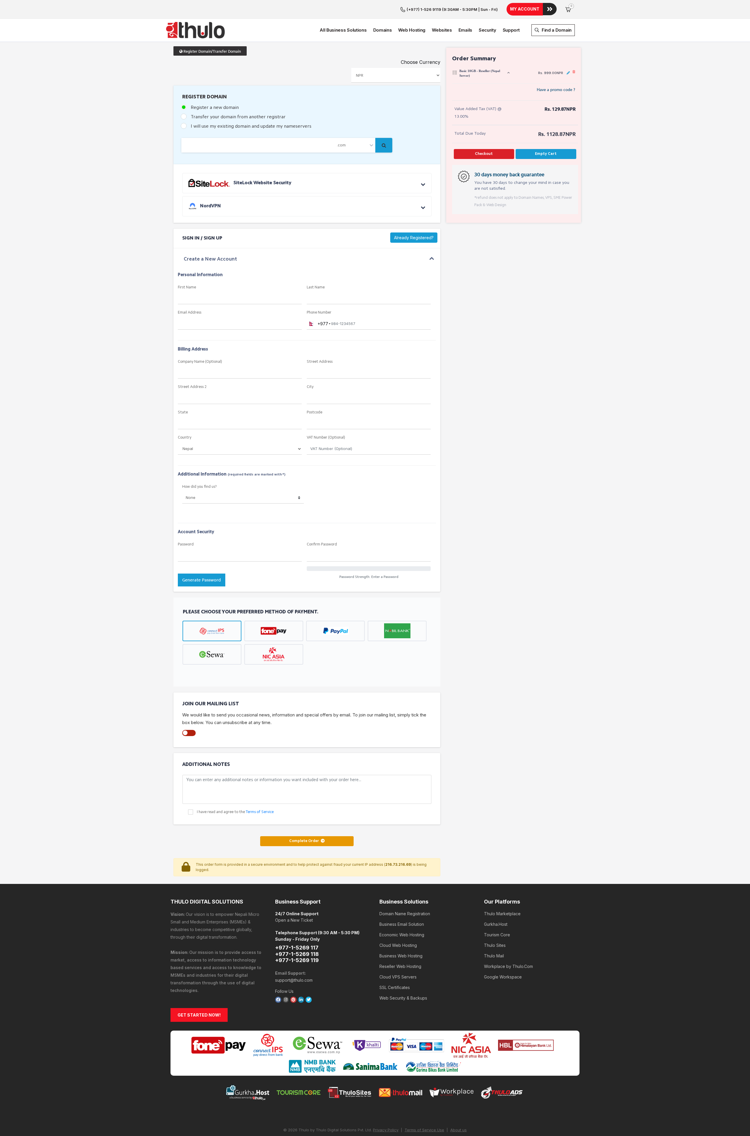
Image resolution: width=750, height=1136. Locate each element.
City (310, 387)
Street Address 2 (192, 387)
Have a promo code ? (556, 89)
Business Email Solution (401, 924)
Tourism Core (497, 934)
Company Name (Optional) (200, 362)
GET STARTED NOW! (199, 1014)
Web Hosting (411, 30)
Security (487, 30)
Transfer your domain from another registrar (238, 117)
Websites (442, 30)
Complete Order (305, 841)
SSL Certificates (394, 987)
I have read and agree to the (235, 812)
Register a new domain (215, 107)
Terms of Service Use (424, 1130)
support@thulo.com (294, 980)
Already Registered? (414, 237)
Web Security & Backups (403, 997)
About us (458, 1130)
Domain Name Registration (404, 913)
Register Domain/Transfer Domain (212, 51)
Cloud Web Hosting (398, 945)
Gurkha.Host (495, 924)
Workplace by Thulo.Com (508, 966)
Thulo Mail (494, 955)
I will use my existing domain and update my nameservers (251, 126)
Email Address (189, 312)
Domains (382, 30)
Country (184, 437)
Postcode (314, 412)
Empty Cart (546, 154)
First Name (187, 287)
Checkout (484, 154)
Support (511, 30)
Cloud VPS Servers (398, 976)
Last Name (316, 287)
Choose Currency (420, 62)
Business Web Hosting (400, 955)
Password (186, 544)
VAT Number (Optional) (326, 437)
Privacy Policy (385, 1130)
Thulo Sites (495, 945)
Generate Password (201, 580)
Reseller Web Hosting (400, 966)
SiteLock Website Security (261, 183)
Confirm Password (322, 544)
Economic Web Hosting (401, 934)
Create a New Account (210, 259)
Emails (465, 30)
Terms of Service (260, 812)
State (183, 412)
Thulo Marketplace (502, 913)
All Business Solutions (343, 30)
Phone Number (319, 312)
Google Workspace (503, 976)
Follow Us (284, 991)
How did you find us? (199, 487)
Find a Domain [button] (556, 30)
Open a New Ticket (294, 920)
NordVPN (210, 206)
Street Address (320, 362)
